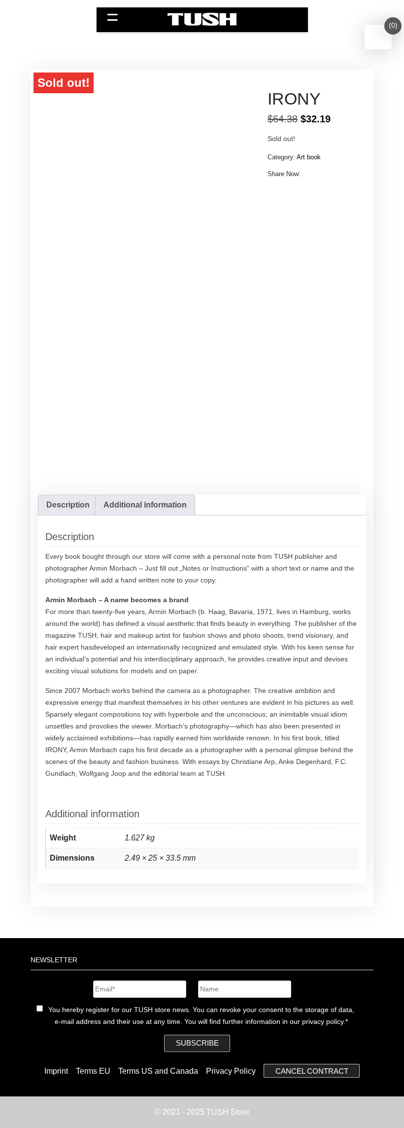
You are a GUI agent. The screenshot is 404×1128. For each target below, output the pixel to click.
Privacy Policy (231, 1071)
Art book (309, 157)
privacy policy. (323, 1021)
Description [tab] (68, 505)
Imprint (56, 1071)
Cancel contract (311, 1071)
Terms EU (93, 1071)
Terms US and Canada (158, 1071)
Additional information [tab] (145, 505)
